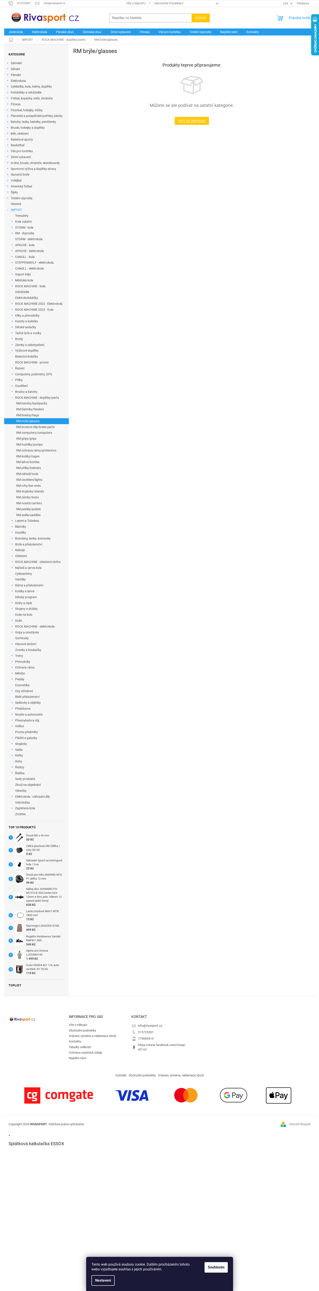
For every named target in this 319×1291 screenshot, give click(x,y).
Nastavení (103, 1280)
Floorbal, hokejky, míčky (27, 110)
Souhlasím (216, 1267)
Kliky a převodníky (27, 315)
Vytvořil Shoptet (300, 1124)
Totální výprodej (21, 198)
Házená (16, 204)
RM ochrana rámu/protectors (36, 450)
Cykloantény (23, 573)
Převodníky (22, 661)
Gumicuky (22, 638)
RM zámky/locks (27, 497)
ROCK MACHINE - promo (32, 362)
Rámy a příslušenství (29, 585)
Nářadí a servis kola (28, 568)
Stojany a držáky (26, 608)
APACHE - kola (25, 245)
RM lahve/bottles (27, 462)
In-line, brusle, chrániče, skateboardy (35, 163)
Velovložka (22, 802)
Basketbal (17, 145)
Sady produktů (25, 779)
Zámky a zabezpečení (29, 345)
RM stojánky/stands (30, 491)
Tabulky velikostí (80, 1047)
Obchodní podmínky (169, 3)
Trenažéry (22, 215)
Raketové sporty (22, 139)
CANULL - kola (25, 257)
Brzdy (19, 339)
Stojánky (21, 744)
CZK (286, 3)
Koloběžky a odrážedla (26, 92)
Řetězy (19, 767)
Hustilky (20, 532)
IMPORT (16, 210)
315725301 (146, 1032)
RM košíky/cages (27, 456)
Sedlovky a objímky (28, 702)
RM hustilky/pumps (29, 444)
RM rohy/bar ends (28, 485)
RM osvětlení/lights (29, 479)
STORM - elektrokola (29, 239)
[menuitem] (15, 31)
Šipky (14, 192)
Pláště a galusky (26, 738)
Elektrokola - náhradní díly (32, 796)
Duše (18, 620)
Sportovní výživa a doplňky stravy (33, 169)
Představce (22, 708)
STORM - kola (24, 227)
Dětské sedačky (25, 327)
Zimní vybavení (21, 157)
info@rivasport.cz (150, 1025)
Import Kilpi (23, 274)
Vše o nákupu (135, 3)
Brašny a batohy (26, 391)
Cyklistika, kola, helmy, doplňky (31, 86)
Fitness (16, 104)
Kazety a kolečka (26, 321)
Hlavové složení (25, 644)
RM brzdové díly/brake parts (35, 427)
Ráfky (19, 755)
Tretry (19, 656)
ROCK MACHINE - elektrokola (35, 626)
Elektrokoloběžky (26, 298)
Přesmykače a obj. (27, 720)
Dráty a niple (23, 603)
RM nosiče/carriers (29, 503)
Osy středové (24, 691)
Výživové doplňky (27, 350)
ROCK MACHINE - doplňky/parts (37, 397)
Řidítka (20, 773)
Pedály (19, 679)
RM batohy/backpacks (31, 403)
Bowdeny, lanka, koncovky (33, 538)
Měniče (20, 673)
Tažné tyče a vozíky (28, 333)
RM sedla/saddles (28, 515)
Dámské (16, 63)
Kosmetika (22, 685)
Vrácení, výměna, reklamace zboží (181, 1075)
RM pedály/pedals (28, 509)
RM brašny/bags (27, 415)
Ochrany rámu (25, 667)
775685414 (146, 1038)
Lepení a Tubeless (27, 520)
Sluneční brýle (20, 174)
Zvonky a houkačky (28, 650)
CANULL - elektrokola (29, 268)
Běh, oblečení (20, 133)
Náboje (20, 550)
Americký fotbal (21, 186)
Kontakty (75, 1041)
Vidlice (19, 726)
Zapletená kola (25, 808)
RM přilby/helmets (28, 468)
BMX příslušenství (27, 696)
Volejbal (16, 180)
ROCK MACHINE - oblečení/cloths (38, 562)
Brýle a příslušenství (28, 544)
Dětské (15, 69)
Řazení (19, 368)
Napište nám (77, 1058)
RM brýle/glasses (28, 421)
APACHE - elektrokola (29, 251)
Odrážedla (22, 292)
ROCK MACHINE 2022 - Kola (34, 309)
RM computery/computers (34, 432)
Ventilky (20, 579)
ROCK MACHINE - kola (30, 286)
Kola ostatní (23, 221)
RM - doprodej (24, 233)
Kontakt (121, 1075)
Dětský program (26, 597)
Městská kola (24, 280)
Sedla (19, 749)
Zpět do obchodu (191, 121)
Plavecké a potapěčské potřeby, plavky (37, 116)
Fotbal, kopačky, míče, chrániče (32, 98)
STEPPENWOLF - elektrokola (34, 262)
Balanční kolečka (26, 356)
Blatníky (20, 526)
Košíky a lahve (24, 591)
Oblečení (21, 556)
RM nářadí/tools (27, 474)
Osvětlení (21, 386)
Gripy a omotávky (27, 632)
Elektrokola (18, 81)
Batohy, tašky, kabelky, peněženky (33, 121)
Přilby (19, 380)
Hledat (200, 18)
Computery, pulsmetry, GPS (33, 374)
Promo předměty (26, 732)
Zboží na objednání (28, 785)
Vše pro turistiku (22, 151)
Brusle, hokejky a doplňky (28, 127)
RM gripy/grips (26, 438)
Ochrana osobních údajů (85, 1052)
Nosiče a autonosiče (29, 714)
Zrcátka (20, 814)
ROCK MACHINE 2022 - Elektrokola (38, 303)
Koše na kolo (23, 614)
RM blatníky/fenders (30, 409)
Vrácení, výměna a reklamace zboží (92, 1036)
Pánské (16, 75)
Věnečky (21, 790)
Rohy (18, 761)
